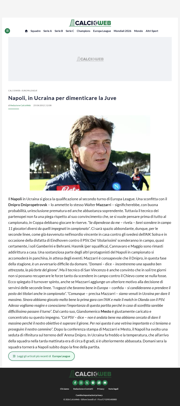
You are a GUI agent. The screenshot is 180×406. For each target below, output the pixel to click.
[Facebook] (75, 382)
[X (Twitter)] (87, 382)
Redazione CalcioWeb (20, 105)
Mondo (138, 30)
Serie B (59, 30)
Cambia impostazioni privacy (89, 395)
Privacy (100, 388)
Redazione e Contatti (83, 388)
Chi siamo (64, 388)
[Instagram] (81, 382)
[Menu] (7, 30)
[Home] (26, 31)
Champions (83, 30)
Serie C (70, 30)
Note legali (113, 388)
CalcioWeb (14, 90)
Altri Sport (152, 30)
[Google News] (99, 382)
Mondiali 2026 (122, 30)
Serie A (47, 30)
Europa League (102, 30)
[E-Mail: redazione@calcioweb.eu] (105, 382)
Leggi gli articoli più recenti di (43, 356)
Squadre (36, 30)
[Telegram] (93, 382)
